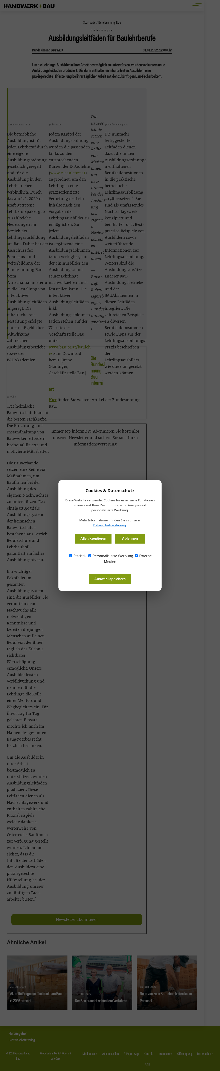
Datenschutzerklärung (109, 525)
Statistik (80, 555)
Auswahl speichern (110, 579)
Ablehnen (130, 538)
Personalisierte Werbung (112, 555)
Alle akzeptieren (93, 538)
